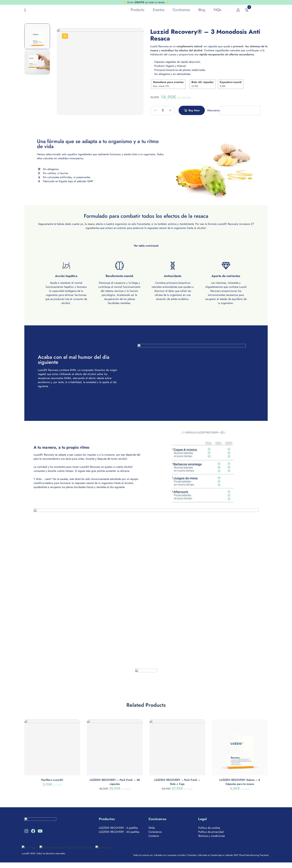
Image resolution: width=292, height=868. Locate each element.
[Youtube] (40, 831)
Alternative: (213, 110)
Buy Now (194, 110)
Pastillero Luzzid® (52, 780)
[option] (37, 36)
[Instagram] (26, 831)
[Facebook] (33, 831)
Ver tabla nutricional (146, 246)
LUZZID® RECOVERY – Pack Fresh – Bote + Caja (177, 782)
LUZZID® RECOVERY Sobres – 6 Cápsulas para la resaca (239, 782)
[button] (146, 239)
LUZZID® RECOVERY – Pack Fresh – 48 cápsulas (115, 782)
